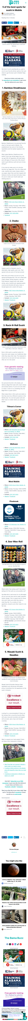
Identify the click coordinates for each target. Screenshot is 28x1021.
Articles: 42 (14, 852)
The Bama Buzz (14, 937)
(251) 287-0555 (14, 494)
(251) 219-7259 (14, 437)
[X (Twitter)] (10, 944)
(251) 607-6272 (14, 455)
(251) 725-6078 (14, 734)
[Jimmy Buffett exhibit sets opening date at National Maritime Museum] (14, 916)
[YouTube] (21, 944)
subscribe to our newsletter (11, 80)
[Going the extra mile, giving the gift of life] (14, 190)
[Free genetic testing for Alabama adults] (14, 371)
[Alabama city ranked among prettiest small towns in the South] (14, 893)
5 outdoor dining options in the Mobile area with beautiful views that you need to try (15, 770)
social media (17, 794)
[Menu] (25, 2)
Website (7, 300)
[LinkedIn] (15, 944)
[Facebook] (7, 944)
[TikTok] (18, 944)
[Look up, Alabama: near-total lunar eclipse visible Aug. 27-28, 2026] (14, 870)
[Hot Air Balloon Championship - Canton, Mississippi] (14, 131)
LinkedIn (13, 786)
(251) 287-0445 (14, 534)
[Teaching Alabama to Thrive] (14, 57)
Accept (10, 1018)
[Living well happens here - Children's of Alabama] (14, 638)
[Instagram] (13, 944)
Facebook (7, 215)
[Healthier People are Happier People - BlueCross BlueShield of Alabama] (14, 512)
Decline (17, 1018)
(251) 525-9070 (14, 624)
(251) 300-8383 (14, 213)
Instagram (20, 786)
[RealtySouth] (14, 701)
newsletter (18, 792)
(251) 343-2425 (14, 298)
